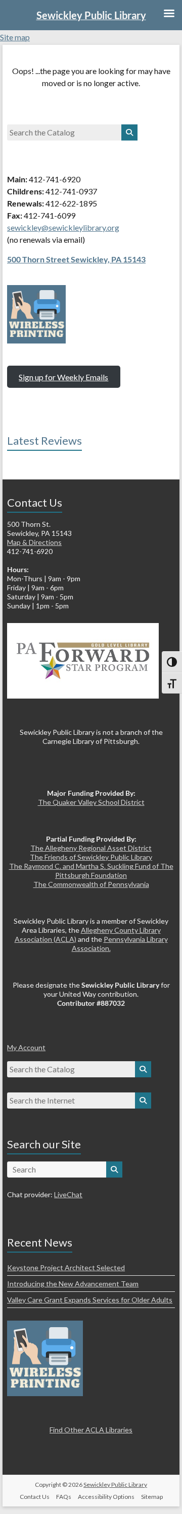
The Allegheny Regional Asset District (91, 848)
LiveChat (68, 1194)
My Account (26, 1047)
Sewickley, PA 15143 (108, 259)
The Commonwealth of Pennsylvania (91, 884)
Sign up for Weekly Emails (63, 377)
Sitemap (152, 1496)
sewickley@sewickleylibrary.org (63, 227)
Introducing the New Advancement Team (73, 1283)
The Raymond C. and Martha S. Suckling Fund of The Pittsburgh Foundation (91, 870)
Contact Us (35, 1496)
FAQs (63, 1496)
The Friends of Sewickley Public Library (91, 857)
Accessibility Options (106, 1496)
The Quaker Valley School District (91, 802)
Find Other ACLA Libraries (91, 1429)
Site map (15, 37)
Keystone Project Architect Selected (66, 1267)
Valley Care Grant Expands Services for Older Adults (89, 1299)
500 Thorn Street (39, 259)
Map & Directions (34, 542)
